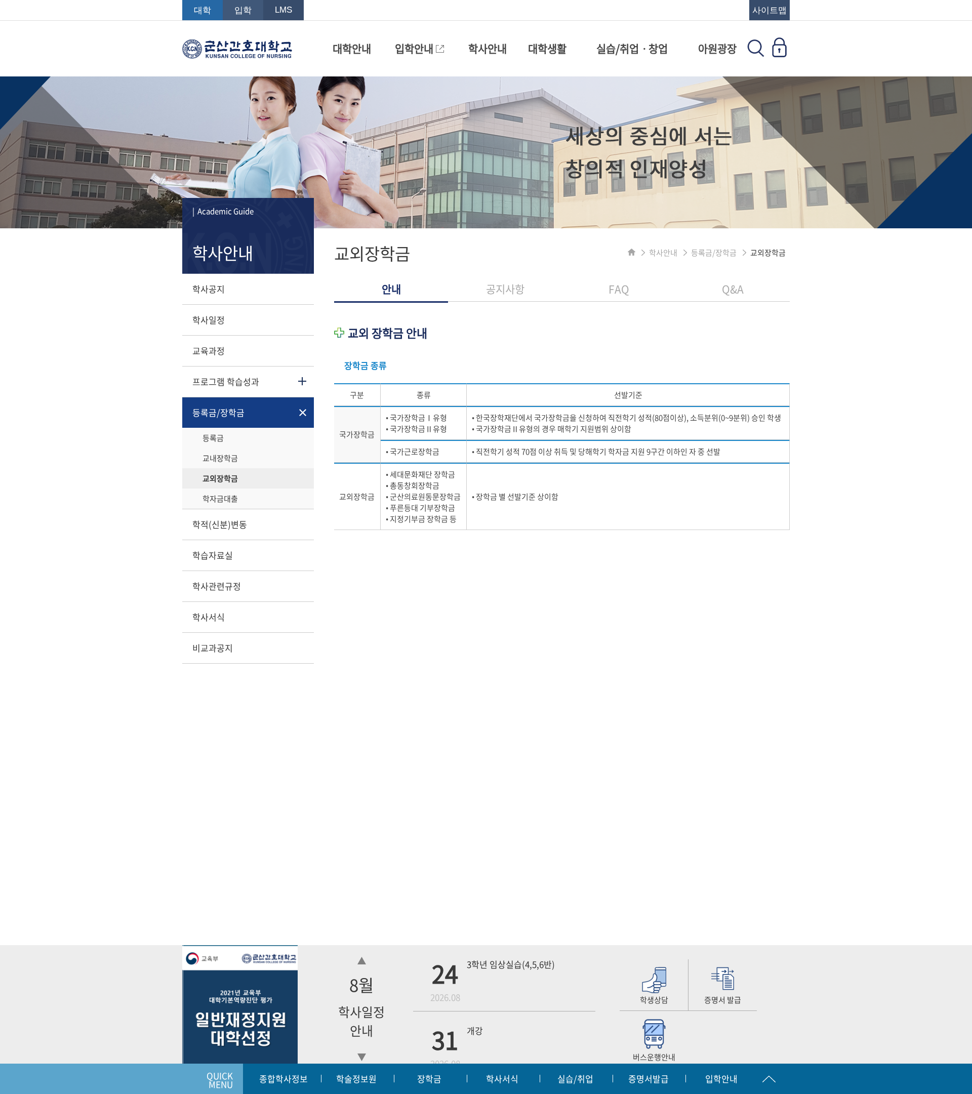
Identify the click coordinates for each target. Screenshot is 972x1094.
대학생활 (547, 48)
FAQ (619, 289)
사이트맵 (769, 10)
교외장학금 (220, 478)
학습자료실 (212, 555)
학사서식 (208, 617)
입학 (243, 10)
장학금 (429, 1078)
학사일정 (208, 319)
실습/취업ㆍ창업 (632, 48)
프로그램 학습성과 (225, 381)
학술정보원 (356, 1078)
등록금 (213, 437)
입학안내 (415, 48)
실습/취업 (575, 1078)
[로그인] (779, 54)
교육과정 (208, 350)
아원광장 (717, 48)
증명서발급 (648, 1078)
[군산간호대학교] (237, 54)
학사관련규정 (216, 586)
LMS (283, 10)
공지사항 (505, 289)
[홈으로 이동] (631, 252)
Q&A (733, 289)
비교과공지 (212, 647)
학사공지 (208, 288)
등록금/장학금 (218, 412)
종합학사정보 (283, 1078)
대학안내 (352, 48)
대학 (202, 10)
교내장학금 (220, 458)
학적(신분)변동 (219, 524)
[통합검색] (755, 54)
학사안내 (487, 48)
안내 (391, 289)
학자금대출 (220, 498)
